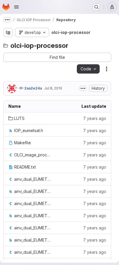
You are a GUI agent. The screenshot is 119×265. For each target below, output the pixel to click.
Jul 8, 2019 (53, 88)
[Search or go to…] (96, 6)
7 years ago (94, 118)
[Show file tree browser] (8, 32)
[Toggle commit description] (83, 88)
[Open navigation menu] (16, 7)
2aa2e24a (32, 88)
